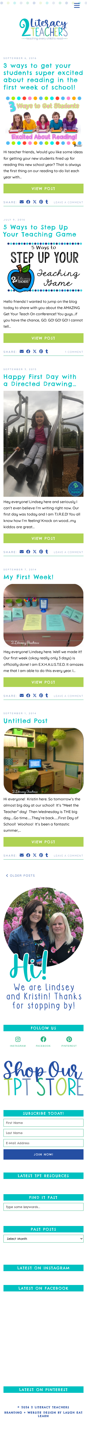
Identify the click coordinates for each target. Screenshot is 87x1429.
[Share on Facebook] (28, 202)
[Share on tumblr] (47, 202)
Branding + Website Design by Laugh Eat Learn (43, 1414)
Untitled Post (25, 721)
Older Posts (22, 875)
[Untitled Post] (43, 762)
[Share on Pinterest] (41, 202)
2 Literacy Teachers (50, 1407)
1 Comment (74, 352)
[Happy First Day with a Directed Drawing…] (43, 445)
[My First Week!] (43, 616)
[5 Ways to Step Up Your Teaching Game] (43, 270)
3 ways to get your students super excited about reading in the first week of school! (43, 76)
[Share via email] (22, 202)
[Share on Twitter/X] (35, 202)
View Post (43, 188)
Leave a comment (69, 202)
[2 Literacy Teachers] (43, 29)
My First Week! (28, 577)
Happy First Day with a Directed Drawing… (40, 380)
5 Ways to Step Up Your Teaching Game (40, 230)
